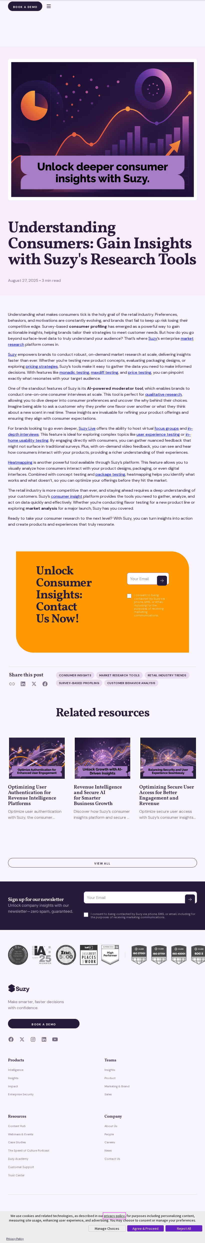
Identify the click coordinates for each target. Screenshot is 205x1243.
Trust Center (16, 1175)
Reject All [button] (184, 1228)
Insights (13, 1078)
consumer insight (66, 496)
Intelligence (15, 1070)
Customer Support (21, 1167)
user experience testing (158, 434)
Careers (109, 1142)
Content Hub (17, 1126)
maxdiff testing (104, 372)
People (109, 1134)
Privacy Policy (15, 1239)
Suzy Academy (18, 1159)
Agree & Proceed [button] (145, 1228)
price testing (139, 372)
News (108, 1150)
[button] (46, 6)
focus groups (166, 428)
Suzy (152, 338)
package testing (110, 474)
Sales (108, 1094)
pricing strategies (42, 366)
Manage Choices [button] (107, 1228)
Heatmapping (20, 462)
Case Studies (17, 1142)
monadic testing (74, 372)
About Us (110, 1126)
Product (110, 1078)
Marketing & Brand (117, 1086)
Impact (13, 1086)
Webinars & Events (20, 1134)
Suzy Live (87, 428)
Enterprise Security (21, 1094)
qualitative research (163, 394)
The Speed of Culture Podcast (28, 1150)
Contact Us (112, 1159)
